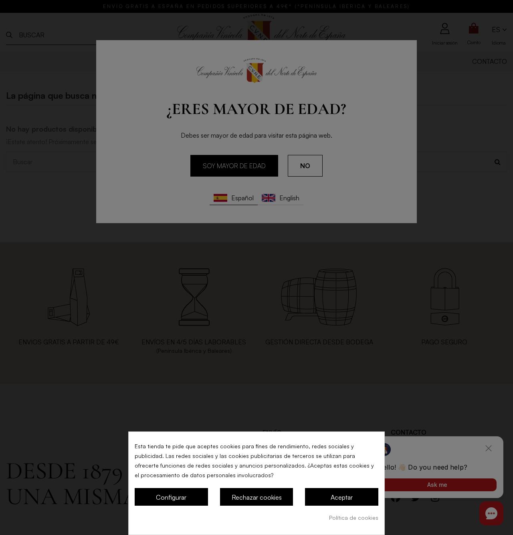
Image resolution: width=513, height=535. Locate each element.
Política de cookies (353, 517)
